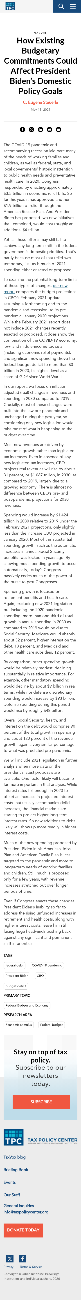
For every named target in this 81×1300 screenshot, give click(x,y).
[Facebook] (22, 1261)
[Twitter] (10, 1261)
